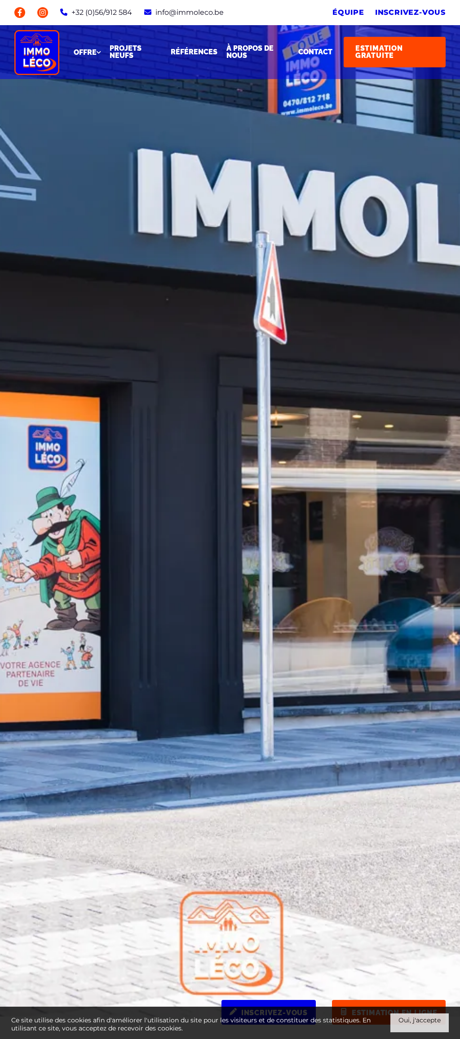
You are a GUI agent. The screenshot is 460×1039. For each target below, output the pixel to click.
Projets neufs (126, 52)
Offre (85, 52)
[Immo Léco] (36, 52)
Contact (315, 52)
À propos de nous (250, 52)
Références (194, 52)
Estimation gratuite (379, 52)
